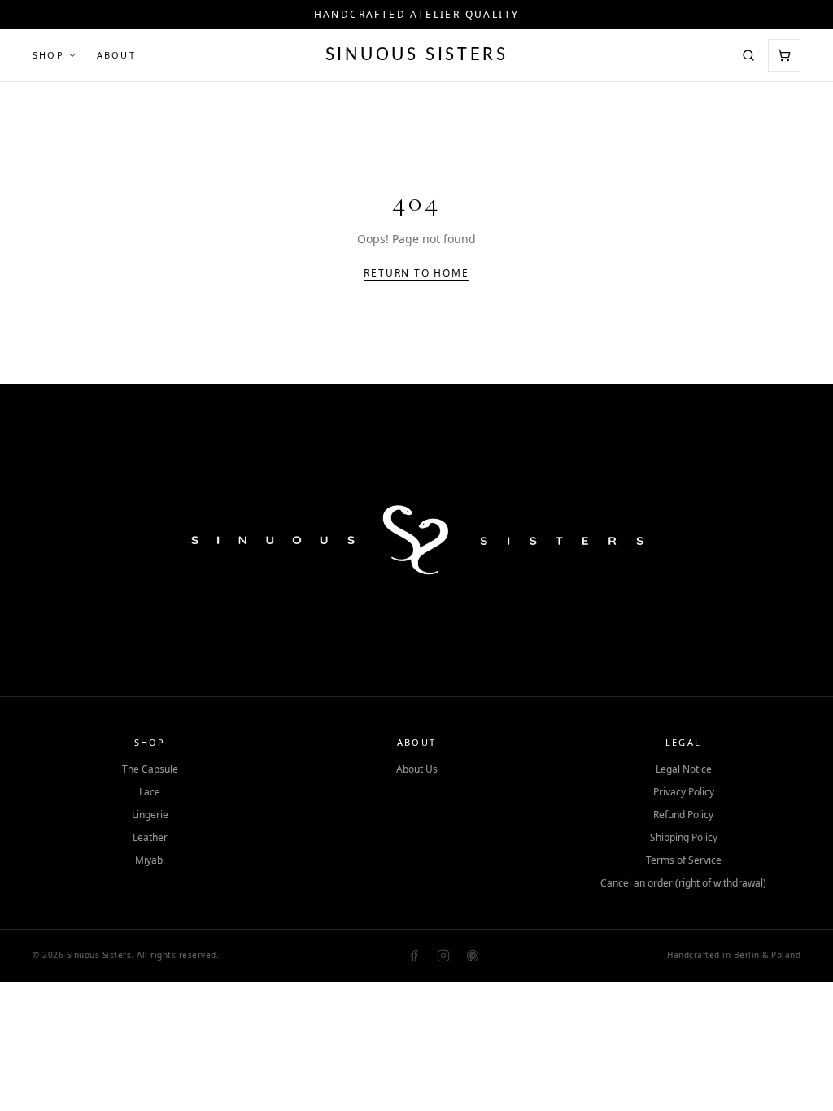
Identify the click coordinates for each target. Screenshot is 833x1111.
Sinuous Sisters (416, 55)
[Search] (748, 55)
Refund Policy (683, 814)
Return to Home (416, 273)
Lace (149, 792)
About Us (417, 769)
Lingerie (150, 814)
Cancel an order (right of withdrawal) (683, 883)
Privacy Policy (683, 792)
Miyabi (150, 860)
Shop (48, 55)
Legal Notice (684, 769)
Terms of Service (684, 860)
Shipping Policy (683, 837)
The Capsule (150, 769)
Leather (150, 837)
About (116, 55)
